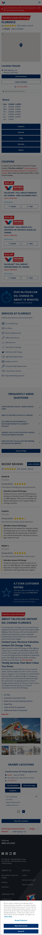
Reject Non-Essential (21, 926)
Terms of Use (8, 916)
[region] (21, 917)
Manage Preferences (21, 920)
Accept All (21, 931)
